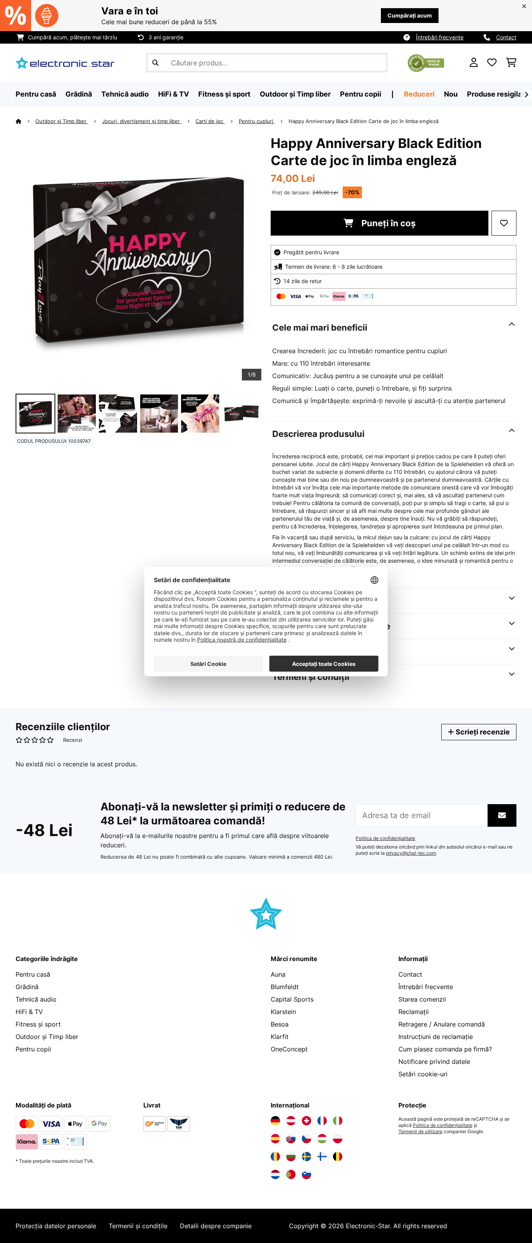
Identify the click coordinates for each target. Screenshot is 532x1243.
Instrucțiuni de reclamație (435, 1037)
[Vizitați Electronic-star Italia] (337, 1120)
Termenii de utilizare (420, 1131)
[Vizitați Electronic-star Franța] (322, 1120)
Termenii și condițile (138, 1226)
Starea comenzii (422, 999)
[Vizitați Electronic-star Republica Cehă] (306, 1138)
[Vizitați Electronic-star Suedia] (306, 1156)
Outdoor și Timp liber (61, 121)
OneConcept (289, 1049)
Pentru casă (33, 974)
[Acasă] (25, 121)
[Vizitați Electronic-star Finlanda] (322, 1156)
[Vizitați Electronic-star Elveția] (306, 1120)
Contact (506, 37)
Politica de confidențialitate (385, 838)
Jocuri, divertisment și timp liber (141, 121)
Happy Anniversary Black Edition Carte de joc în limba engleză (364, 121)
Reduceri (419, 94)
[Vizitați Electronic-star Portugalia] (291, 1174)
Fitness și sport (38, 1024)
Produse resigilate (498, 94)
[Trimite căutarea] (155, 62)
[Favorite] (492, 63)
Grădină (27, 987)
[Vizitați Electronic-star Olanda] (275, 1174)
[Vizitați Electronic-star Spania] (275, 1138)
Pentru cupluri (257, 121)
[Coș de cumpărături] (511, 63)
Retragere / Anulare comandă (441, 1024)
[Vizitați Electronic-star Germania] (275, 1120)
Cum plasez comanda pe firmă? (445, 1049)
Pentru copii (33, 1049)
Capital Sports (292, 999)
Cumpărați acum (410, 15)
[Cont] (474, 63)
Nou (451, 94)
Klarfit (280, 1037)
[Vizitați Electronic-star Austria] (291, 1120)
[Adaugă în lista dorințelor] (503, 223)
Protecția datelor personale (56, 1226)
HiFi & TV (29, 1012)
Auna (278, 974)
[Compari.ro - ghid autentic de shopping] (426, 62)
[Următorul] (526, 94)
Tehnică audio (36, 999)
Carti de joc (210, 121)
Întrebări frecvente (439, 37)
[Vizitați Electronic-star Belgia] (337, 1156)
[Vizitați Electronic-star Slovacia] (291, 1138)
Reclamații (413, 1012)
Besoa (280, 1024)
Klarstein (283, 1012)
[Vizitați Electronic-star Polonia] (337, 1138)
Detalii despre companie (216, 1226)
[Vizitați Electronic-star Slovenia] (306, 1174)
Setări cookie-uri (422, 1074)
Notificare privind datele (434, 1061)
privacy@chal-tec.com (411, 853)
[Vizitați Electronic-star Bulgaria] (291, 1156)
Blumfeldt (285, 987)
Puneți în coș (387, 223)
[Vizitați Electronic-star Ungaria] (322, 1138)
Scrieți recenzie (482, 732)
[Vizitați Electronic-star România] (275, 1156)
